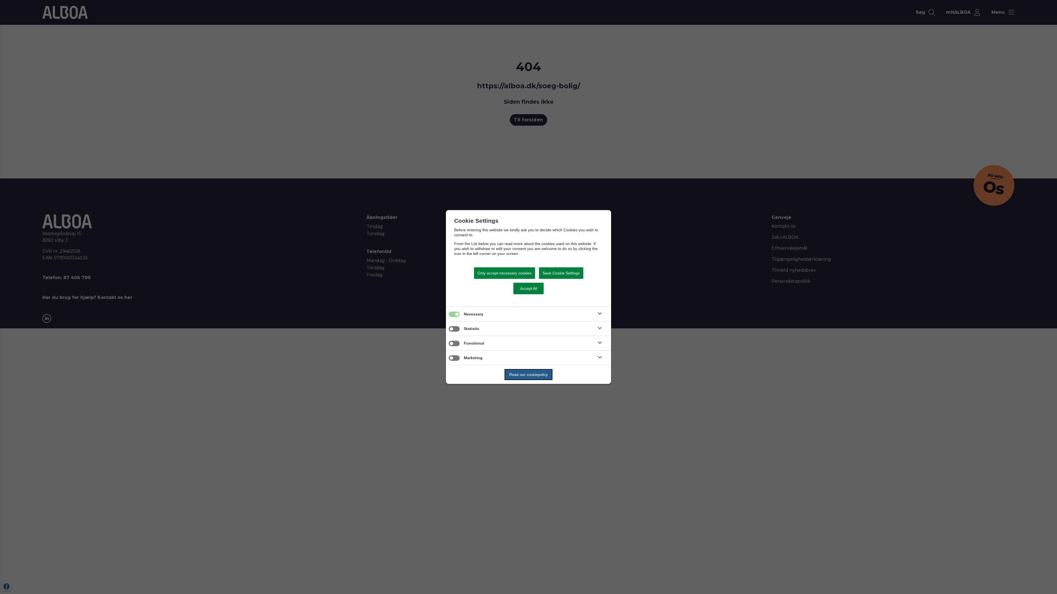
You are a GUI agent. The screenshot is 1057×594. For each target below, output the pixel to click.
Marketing (473, 358)
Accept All (528, 288)
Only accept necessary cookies (505, 273)
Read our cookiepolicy (528, 374)
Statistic (471, 328)
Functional (474, 343)
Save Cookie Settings (561, 273)
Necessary (473, 314)
